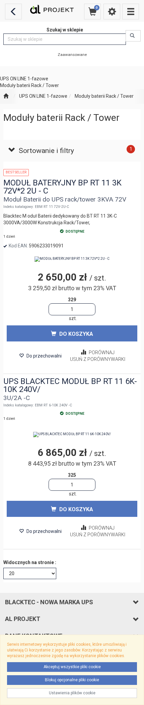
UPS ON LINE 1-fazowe (43, 96)
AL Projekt (22, 618)
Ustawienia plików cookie (72, 693)
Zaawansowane (72, 54)
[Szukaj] (133, 36)
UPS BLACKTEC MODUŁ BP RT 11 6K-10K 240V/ (70, 385)
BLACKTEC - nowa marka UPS (49, 602)
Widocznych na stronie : (29, 562)
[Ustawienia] (111, 11)
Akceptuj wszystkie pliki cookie (72, 666)
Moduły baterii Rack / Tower (104, 96)
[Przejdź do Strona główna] (6, 96)
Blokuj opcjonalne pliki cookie (72, 680)
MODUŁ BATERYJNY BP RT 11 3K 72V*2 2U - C (62, 186)
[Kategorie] (130, 11)
